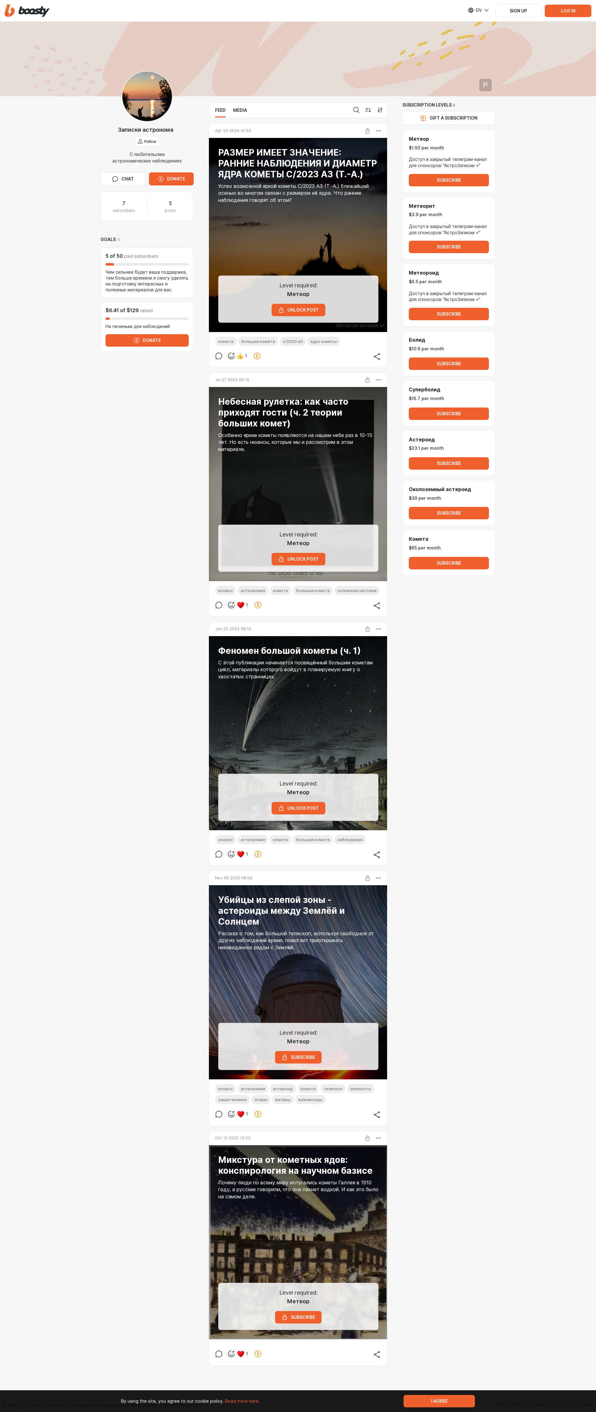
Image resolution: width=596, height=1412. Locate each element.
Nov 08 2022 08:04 (233, 877)
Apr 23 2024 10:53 (233, 130)
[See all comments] (219, 356)
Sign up (518, 10)
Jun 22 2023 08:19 (233, 628)
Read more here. (242, 1401)
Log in (568, 10)
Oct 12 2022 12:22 (233, 1137)
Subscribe (449, 180)
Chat (127, 178)
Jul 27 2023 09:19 (232, 379)
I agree (439, 1401)
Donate (176, 178)
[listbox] (474, 10)
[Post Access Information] (367, 131)
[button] (27, 10)
